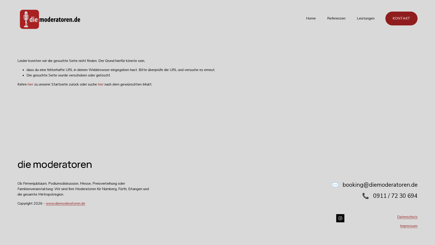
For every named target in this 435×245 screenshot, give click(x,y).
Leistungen (366, 18)
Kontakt (401, 18)
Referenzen (336, 18)
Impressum (409, 225)
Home (311, 18)
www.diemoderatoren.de (65, 203)
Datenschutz (407, 216)
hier (30, 84)
